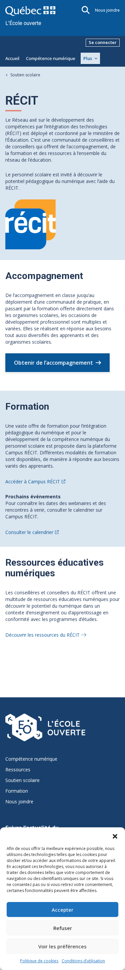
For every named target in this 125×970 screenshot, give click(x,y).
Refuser (62, 928)
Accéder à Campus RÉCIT (32, 481)
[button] (115, 835)
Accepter (62, 909)
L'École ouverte (23, 23)
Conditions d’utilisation (83, 961)
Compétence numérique (50, 58)
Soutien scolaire (25, 75)
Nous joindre (107, 10)
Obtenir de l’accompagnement (53, 362)
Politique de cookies (39, 961)
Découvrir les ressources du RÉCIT (42, 635)
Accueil (12, 58)
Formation (16, 791)
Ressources (17, 770)
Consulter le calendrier (29, 532)
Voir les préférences (62, 946)
